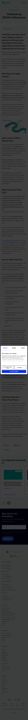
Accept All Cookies (14, 371)
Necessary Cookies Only (7, 367)
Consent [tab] (5, 348)
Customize (19, 367)
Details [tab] (14, 348)
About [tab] (23, 348)
